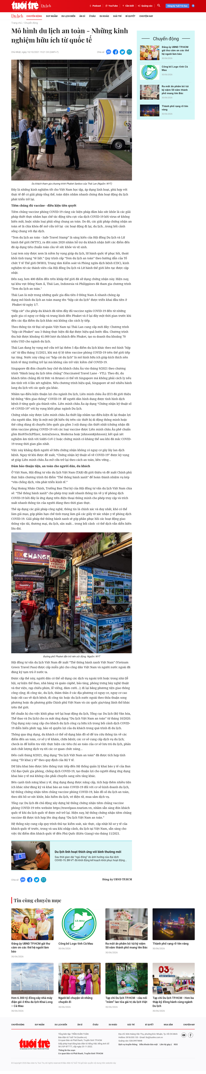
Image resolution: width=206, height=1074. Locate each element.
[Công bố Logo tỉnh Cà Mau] (149, 72)
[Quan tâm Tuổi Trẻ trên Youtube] (183, 1044)
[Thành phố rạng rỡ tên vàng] (149, 112)
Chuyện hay (146, 16)
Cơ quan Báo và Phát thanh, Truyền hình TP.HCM (80, 1053)
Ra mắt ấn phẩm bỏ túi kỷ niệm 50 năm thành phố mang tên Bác (175, 90)
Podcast (97, 6)
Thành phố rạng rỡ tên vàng (170, 943)
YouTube (113, 6)
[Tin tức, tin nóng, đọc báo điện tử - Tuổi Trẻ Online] (26, 6)
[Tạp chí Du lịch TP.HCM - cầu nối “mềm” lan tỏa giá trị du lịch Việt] (126, 979)
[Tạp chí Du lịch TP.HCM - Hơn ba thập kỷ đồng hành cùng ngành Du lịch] (174, 979)
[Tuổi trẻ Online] (35, 1044)
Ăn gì (82, 16)
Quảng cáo (146, 6)
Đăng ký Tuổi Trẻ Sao (177, 6)
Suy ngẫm (51, 16)
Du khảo (104, 16)
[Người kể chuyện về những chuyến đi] (79, 979)
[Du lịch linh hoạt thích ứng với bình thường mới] (30, 855)
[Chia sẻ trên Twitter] (122, 51)
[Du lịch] (46, 6)
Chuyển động (34, 16)
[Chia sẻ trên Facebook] (115, 51)
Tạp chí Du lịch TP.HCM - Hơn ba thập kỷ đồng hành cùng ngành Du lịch (173, 1001)
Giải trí (117, 16)
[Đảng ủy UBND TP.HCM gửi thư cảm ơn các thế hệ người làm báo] (149, 52)
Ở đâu (92, 16)
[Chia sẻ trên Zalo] (108, 51)
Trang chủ (16, 23)
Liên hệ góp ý (166, 1044)
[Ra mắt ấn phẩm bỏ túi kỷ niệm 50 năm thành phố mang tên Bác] (149, 92)
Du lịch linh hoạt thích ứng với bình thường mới (88, 852)
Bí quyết (130, 16)
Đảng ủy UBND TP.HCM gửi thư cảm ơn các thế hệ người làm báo (175, 50)
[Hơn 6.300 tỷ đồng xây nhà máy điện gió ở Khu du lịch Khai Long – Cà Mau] (32, 979)
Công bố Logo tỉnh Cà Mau (75, 943)
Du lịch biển (68, 16)
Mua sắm (168, 1025)
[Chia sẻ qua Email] (129, 51)
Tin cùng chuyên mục (37, 900)
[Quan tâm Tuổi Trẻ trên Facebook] (190, 1044)
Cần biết (129, 6)
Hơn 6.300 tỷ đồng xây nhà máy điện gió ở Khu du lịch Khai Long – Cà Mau (31, 1001)
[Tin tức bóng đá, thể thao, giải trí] (17, 16)
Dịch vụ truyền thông (127, 1044)
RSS (176, 1044)
